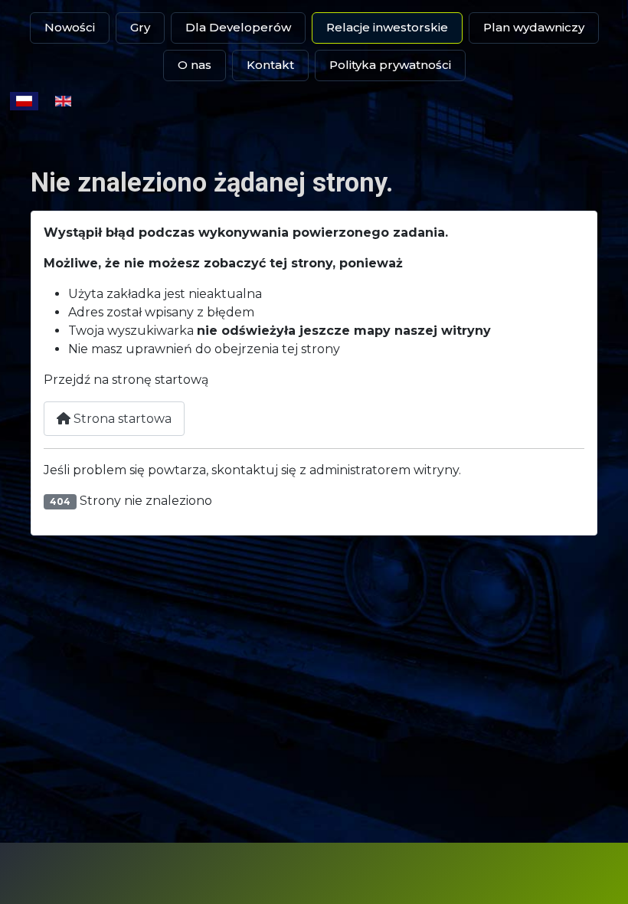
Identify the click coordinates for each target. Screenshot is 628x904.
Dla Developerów (238, 27)
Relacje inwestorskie (387, 27)
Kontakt (270, 64)
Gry (140, 27)
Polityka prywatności (390, 64)
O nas (194, 64)
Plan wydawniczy (533, 27)
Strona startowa (121, 418)
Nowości (69, 27)
